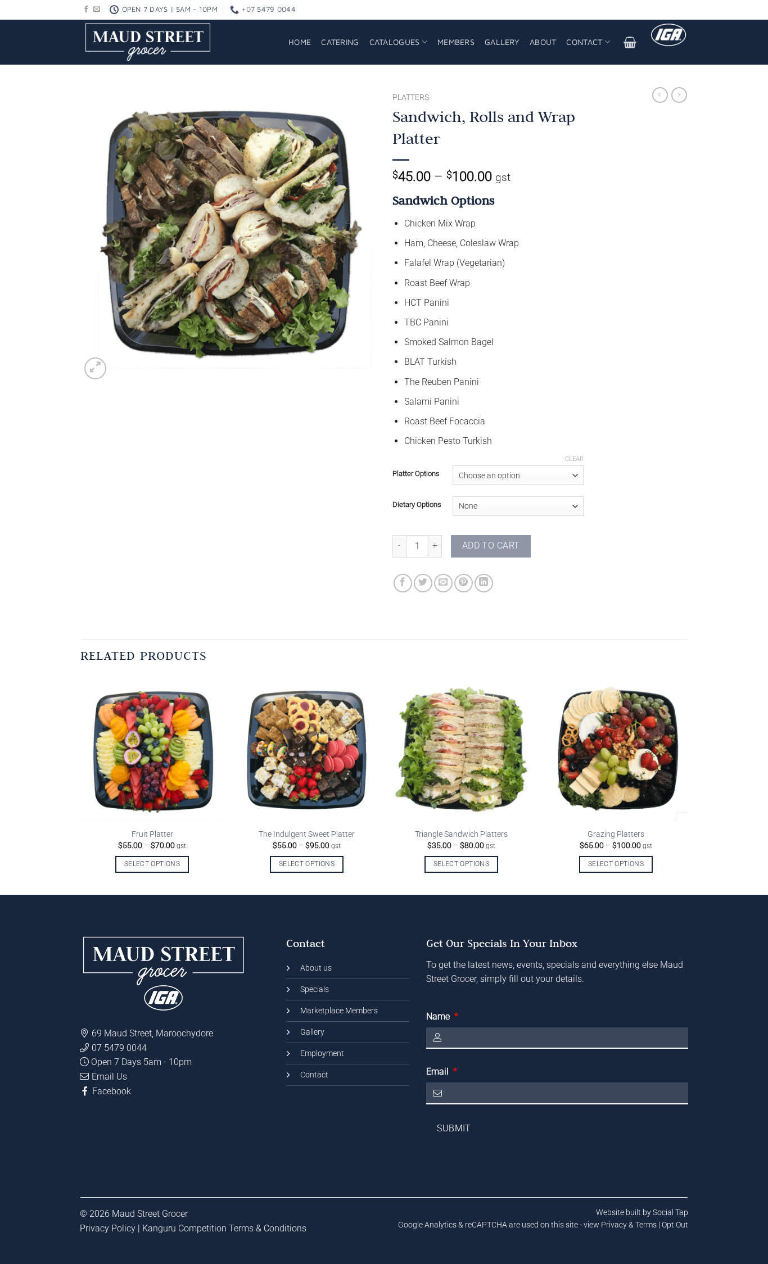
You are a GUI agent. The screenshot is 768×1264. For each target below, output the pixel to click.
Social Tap (670, 1212)
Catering (340, 42)
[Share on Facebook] (403, 583)
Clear (574, 459)
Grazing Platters (616, 834)
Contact (584, 42)
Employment (322, 1053)
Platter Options (416, 474)
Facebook (109, 1091)
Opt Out (675, 1224)
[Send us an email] (96, 9)
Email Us (109, 1076)
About (543, 42)
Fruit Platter (152, 834)
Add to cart (491, 546)
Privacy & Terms (629, 1224)
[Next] (667, 785)
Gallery (502, 42)
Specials (314, 989)
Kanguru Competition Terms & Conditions (224, 1228)
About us (316, 968)
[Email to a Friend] (443, 583)
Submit (454, 1128)
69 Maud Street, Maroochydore (153, 1033)
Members (456, 42)
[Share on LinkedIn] (484, 583)
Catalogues (394, 42)
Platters (410, 97)
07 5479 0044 (119, 1048)
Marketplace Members (339, 1011)
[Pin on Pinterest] (463, 583)
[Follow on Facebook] (86, 9)
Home (299, 42)
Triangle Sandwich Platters (461, 834)
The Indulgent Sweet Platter (307, 834)
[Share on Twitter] (423, 583)
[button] (630, 42)
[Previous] (101, 785)
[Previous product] (679, 95)
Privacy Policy (107, 1228)
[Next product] (660, 95)
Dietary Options (416, 505)
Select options (152, 864)
